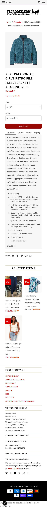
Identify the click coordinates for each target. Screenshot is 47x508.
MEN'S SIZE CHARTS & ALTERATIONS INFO (19, 401)
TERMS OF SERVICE (11, 387)
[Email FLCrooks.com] (28, 473)
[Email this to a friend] (30, 255)
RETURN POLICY (10, 383)
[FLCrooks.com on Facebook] (11, 473)
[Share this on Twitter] (13, 255)
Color (7, 113)
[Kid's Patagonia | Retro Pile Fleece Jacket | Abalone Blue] (23, 50)
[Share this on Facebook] (17, 255)
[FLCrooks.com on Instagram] (24, 473)
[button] (4, 503)
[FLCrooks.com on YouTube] (15, 473)
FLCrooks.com (19, 486)
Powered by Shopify (31, 486)
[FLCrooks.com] (23, 12)
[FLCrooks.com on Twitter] (6, 473)
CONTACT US (10, 398)
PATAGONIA (10, 91)
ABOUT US (9, 390)
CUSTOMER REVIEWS (12, 376)
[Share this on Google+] (26, 255)
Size (7, 102)
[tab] (10, 133)
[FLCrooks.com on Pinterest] (19, 473)
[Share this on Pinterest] (21, 255)
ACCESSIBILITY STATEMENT (15, 380)
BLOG (7, 394)
